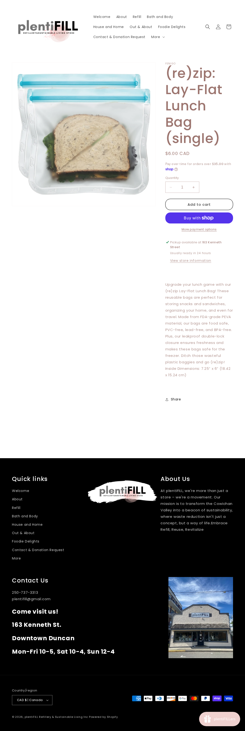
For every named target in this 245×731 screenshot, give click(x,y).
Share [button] (176, 399)
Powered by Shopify (103, 717)
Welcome (20, 490)
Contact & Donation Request (38, 550)
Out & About (23, 533)
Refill (16, 507)
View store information (190, 260)
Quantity (172, 178)
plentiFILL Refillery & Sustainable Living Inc (56, 717)
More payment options (199, 229)
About (17, 499)
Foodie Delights (25, 541)
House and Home (27, 524)
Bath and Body (25, 516)
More (16, 558)
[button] (157, 37)
